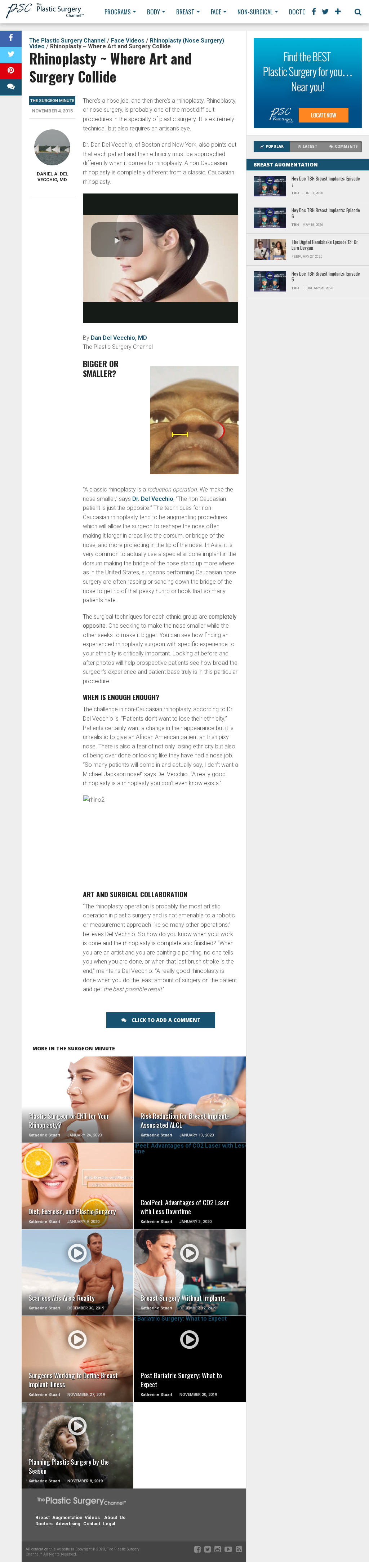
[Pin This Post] (11, 71)
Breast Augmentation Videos (67, 1517)
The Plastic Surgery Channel (67, 40)
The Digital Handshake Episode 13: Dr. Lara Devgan (325, 245)
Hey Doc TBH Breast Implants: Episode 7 (326, 182)
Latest (310, 146)
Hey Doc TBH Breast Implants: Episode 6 (326, 213)
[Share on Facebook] (11, 39)
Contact (91, 1523)
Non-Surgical (255, 11)
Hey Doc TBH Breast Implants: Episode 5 (326, 277)
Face (216, 11)
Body (153, 11)
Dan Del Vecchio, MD (119, 337)
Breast (185, 11)
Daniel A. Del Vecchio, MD (52, 176)
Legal (109, 1523)
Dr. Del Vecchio (152, 498)
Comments (346, 146)
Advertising (67, 1523)
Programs (118, 11)
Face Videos (128, 40)
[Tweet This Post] (11, 55)
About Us (114, 1517)
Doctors (300, 11)
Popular (275, 146)
